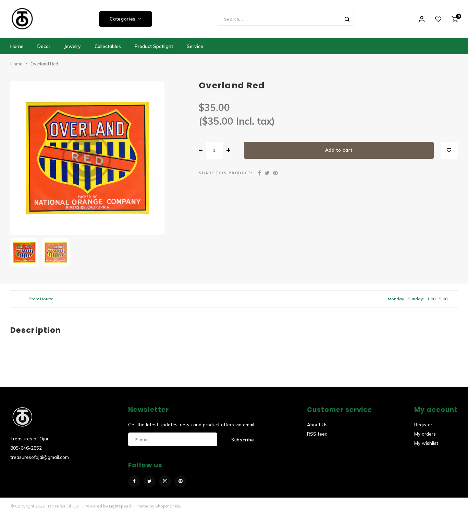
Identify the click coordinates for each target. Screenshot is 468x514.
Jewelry (72, 46)
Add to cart (339, 150)
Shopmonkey (168, 506)
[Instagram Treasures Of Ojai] (165, 481)
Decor (43, 46)
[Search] (347, 19)
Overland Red (44, 63)
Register (423, 424)
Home (17, 46)
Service (195, 46)
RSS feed (317, 434)
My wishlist (426, 443)
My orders (425, 434)
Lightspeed (120, 506)
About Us (317, 424)
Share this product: (225, 173)
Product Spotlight (154, 46)
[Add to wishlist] (449, 150)
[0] (455, 18)
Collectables (108, 46)
